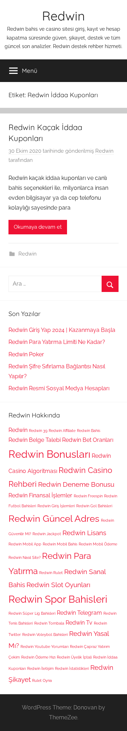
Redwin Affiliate (62, 430)
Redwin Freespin (88, 496)
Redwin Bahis (88, 430)
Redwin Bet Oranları (87, 440)
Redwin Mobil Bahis (60, 544)
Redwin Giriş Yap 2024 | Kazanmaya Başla (61, 330)
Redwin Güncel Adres (53, 518)
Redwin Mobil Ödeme (98, 544)
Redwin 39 (38, 430)
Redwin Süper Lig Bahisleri (31, 613)
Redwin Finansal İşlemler (40, 495)
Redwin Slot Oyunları (58, 585)
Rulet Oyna (42, 680)
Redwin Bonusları (49, 454)
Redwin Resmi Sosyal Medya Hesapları (58, 388)
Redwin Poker (26, 354)
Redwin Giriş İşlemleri (56, 506)
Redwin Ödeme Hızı (38, 657)
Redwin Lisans (84, 533)
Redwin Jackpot (46, 534)
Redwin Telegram (79, 612)
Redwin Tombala (49, 623)
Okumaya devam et (38, 227)
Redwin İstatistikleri (72, 668)
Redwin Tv (79, 622)
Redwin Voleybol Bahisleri (45, 634)
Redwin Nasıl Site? (24, 557)
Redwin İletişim (40, 668)
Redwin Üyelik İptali (74, 657)
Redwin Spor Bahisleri (57, 599)
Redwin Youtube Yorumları (44, 646)
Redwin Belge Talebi (34, 440)
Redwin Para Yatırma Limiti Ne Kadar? (56, 342)
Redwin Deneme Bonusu (76, 484)
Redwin (63, 16)
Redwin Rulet (51, 573)
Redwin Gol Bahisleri (94, 506)
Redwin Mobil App (24, 544)
